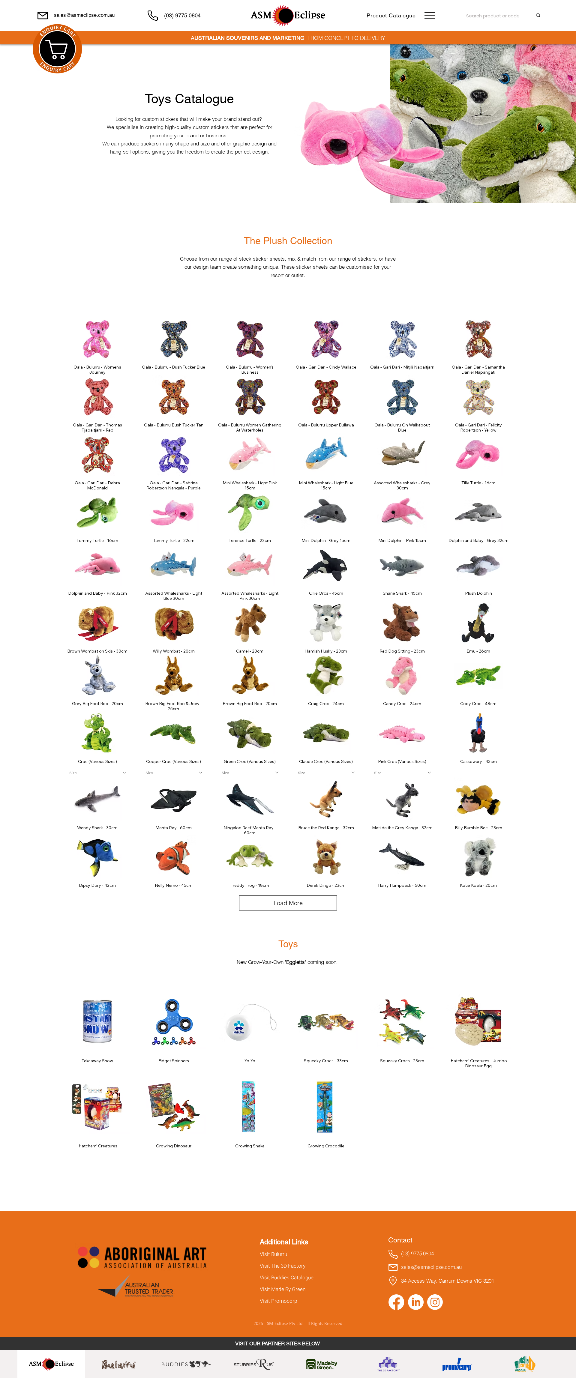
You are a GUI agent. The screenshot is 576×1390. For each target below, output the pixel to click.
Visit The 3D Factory (282, 1266)
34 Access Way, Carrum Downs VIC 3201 (447, 1281)
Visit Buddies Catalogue (287, 1277)
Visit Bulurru (273, 1254)
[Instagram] (435, 1302)
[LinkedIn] (416, 1302)
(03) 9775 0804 (182, 15)
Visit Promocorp (278, 1301)
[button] (57, 48)
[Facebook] (396, 1302)
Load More (288, 903)
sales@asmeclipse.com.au (84, 15)
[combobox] (97, 773)
